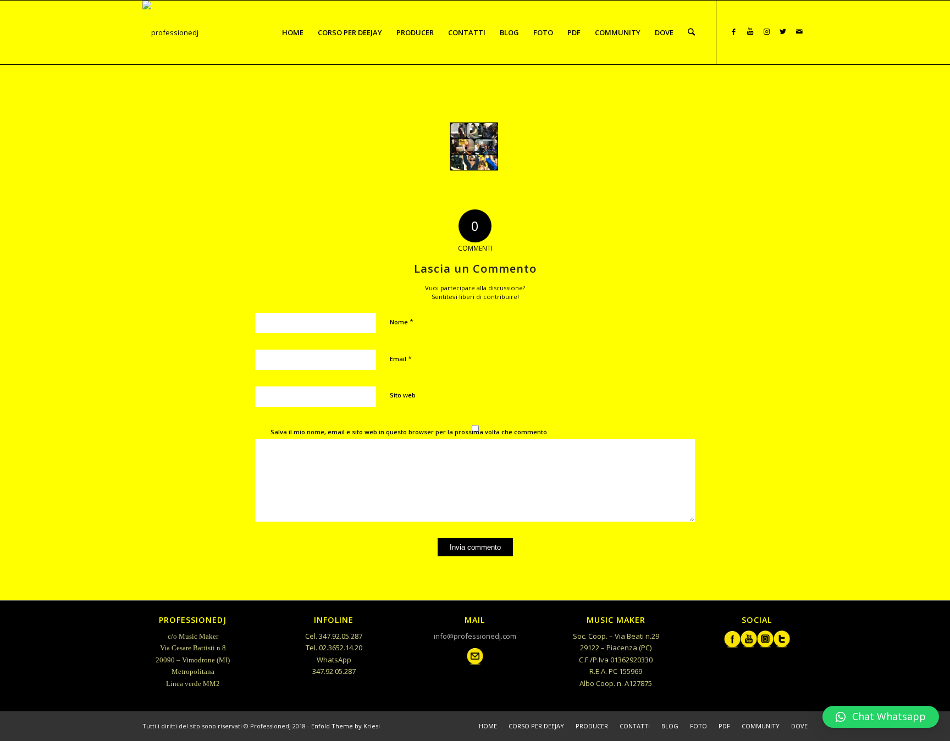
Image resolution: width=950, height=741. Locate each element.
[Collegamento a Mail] (799, 32)
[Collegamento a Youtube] (750, 32)
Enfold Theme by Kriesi (345, 726)
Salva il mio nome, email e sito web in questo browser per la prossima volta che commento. (409, 432)
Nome (401, 322)
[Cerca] (691, 32)
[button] (880, 717)
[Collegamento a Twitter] (783, 32)
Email (401, 358)
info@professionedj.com (475, 636)
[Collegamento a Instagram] (766, 32)
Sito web (403, 395)
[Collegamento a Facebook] (733, 32)
